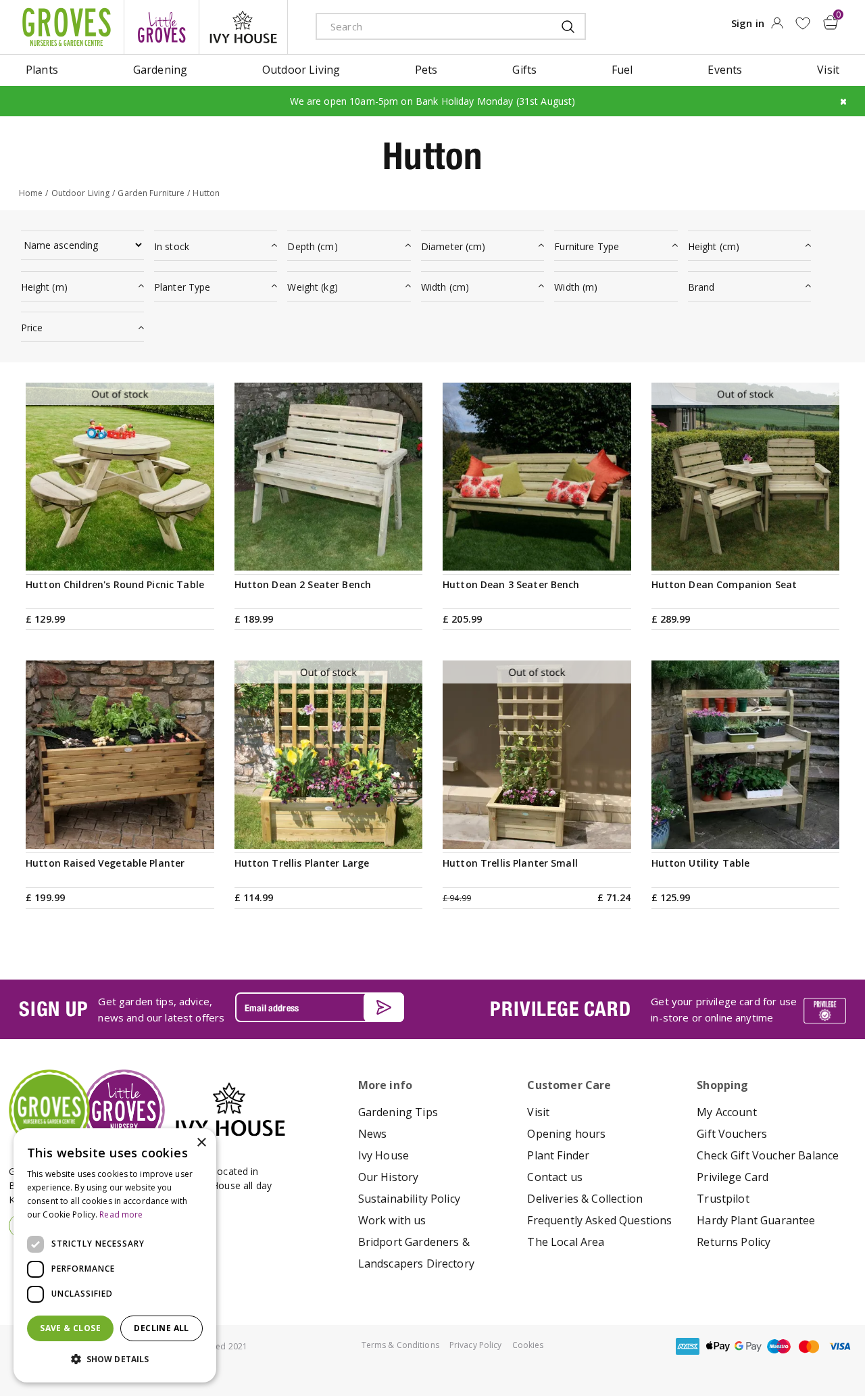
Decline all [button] (161, 1328)
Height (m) (44, 287)
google (748, 1346)
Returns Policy (733, 1241)
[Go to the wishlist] (802, 23)
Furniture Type (586, 246)
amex (687, 1346)
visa (839, 1346)
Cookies (528, 1345)
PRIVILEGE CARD (560, 1008)
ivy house (243, 27)
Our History (388, 1177)
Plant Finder (558, 1155)
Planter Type (182, 287)
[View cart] (830, 22)
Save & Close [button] (70, 1328)
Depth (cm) (312, 246)
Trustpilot (723, 1198)
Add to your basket (328, 554)
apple (717, 1346)
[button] (115, 1359)
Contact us (555, 1177)
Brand (701, 287)
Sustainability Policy (409, 1198)
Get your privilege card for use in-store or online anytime (724, 1009)
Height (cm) (714, 246)
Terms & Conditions (400, 1345)
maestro (778, 1346)
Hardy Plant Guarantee (756, 1220)
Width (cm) (445, 287)
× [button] (201, 1143)
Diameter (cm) (453, 246)
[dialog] (115, 1255)
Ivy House (383, 1155)
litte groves (161, 27)
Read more (121, 1214)
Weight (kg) (312, 287)
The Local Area (565, 1241)
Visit (538, 1112)
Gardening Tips (398, 1112)
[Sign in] (777, 27)
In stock (171, 246)
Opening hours (566, 1133)
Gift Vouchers (732, 1133)
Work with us (392, 1220)
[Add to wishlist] (802, 23)
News (372, 1133)
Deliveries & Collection (585, 1198)
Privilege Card (732, 1177)
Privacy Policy (475, 1345)
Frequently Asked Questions (599, 1220)
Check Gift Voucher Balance (768, 1155)
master (808, 1346)
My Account (727, 1112)
